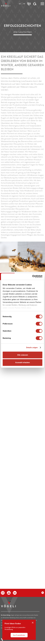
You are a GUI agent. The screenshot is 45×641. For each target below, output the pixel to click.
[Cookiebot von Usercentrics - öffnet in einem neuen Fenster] (32, 276)
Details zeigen (32, 347)
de (20, 4)
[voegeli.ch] (6, 5)
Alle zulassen (22, 355)
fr (24, 4)
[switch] (39, 324)
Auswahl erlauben (22, 362)
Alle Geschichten (22, 31)
